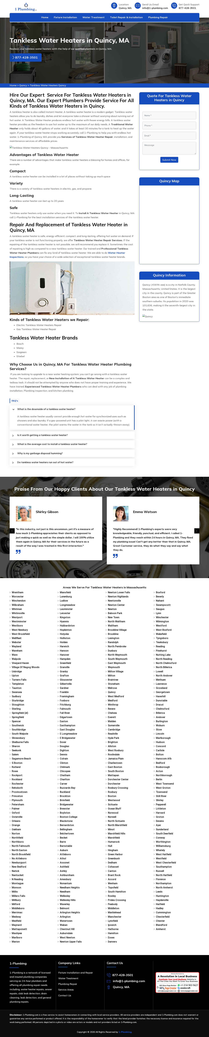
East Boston (115, 767)
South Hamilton (117, 891)
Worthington (163, 841)
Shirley (159, 800)
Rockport (17, 775)
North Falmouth (21, 845)
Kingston (65, 617)
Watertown (66, 920)
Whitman (17, 609)
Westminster (19, 621)
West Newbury (20, 629)
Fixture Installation (65, 17)
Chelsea (112, 712)
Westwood (114, 800)
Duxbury (112, 650)
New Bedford (19, 866)
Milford (16, 904)
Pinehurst (161, 650)
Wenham (113, 883)
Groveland (161, 688)
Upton (15, 675)
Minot (111, 829)
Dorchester (114, 783)
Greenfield (65, 663)
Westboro (17, 625)
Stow (159, 729)
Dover (63, 742)
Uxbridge (17, 671)
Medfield (16, 920)
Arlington (65, 916)
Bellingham (66, 829)
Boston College (68, 816)
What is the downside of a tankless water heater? (46, 409)
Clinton (64, 762)
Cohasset (113, 866)
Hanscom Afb (164, 758)
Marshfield (114, 837)
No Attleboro (19, 858)
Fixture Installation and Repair (75, 972)
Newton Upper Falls (71, 941)
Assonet (64, 862)
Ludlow (64, 600)
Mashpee (17, 933)
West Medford (116, 696)
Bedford (160, 762)
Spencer (16, 721)
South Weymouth (117, 658)
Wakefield (161, 634)
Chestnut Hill (67, 929)
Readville (113, 733)
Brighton (113, 742)
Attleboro (65, 854)
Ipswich (112, 925)
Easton (64, 721)
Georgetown (163, 692)
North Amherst (164, 887)
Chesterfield (163, 916)
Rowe (15, 771)
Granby (64, 671)
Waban (63, 925)
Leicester (65, 613)
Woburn (160, 725)
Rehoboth (17, 787)
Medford (113, 700)
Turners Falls (19, 679)
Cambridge (114, 729)
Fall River (65, 712)
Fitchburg (65, 704)
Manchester (114, 916)
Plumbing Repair (158, 17)
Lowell (159, 671)
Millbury (16, 900)
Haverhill (161, 696)
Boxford (160, 592)
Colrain (64, 758)
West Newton (67, 937)
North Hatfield (164, 875)
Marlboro (17, 937)
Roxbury (112, 792)
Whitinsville (18, 613)
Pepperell (161, 804)
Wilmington (162, 621)
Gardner (64, 688)
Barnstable (66, 845)
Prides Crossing (117, 900)
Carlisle (160, 750)
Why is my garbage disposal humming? (40, 453)
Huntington (162, 895)
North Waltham (116, 621)
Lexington (113, 638)
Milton (111, 675)
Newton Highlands (118, 596)
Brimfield (65, 800)
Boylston (65, 812)
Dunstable (161, 700)
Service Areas (66, 989)
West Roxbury (115, 750)
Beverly (160, 596)
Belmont (64, 908)
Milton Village (115, 671)
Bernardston (67, 825)
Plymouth (17, 800)
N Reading (17, 879)
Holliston (65, 638)
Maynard (17, 925)
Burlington (162, 721)
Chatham (65, 775)
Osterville (17, 816)
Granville (64, 667)
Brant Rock (114, 875)
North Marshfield (117, 825)
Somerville (113, 725)
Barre (63, 841)
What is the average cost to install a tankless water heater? (52, 444)
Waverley (65, 904)
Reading (160, 646)
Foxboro (64, 700)
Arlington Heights (70, 912)
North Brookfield (21, 854)
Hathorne (113, 929)
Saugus (160, 609)
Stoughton (18, 704)
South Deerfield (164, 833)
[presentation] (12, 531)
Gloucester (66, 679)
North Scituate (116, 821)
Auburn (64, 850)
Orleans (16, 821)
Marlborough (163, 738)
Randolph (113, 642)
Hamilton (113, 933)
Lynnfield (113, 920)
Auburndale (66, 933)
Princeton (17, 796)
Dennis (63, 754)
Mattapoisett (19, 929)
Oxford (16, 812)
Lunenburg (66, 596)
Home (44, 17)
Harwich (64, 646)
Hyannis (64, 621)
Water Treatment (93, 17)
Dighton (64, 750)
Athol (63, 858)
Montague (17, 883)
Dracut (160, 704)
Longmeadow (67, 605)
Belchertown (67, 833)
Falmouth (65, 708)
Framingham (67, 696)
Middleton (113, 908)
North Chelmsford (166, 663)
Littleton (161, 808)
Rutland (16, 767)
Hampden (65, 658)
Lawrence (161, 683)
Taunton (16, 688)
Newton (112, 609)
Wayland (16, 646)
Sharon (16, 746)
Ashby (63, 871)
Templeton (18, 683)
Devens (160, 821)
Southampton (164, 866)
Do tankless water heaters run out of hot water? (45, 462)
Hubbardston (67, 625)
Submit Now (169, 159)
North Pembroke (117, 646)
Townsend (161, 792)
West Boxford (164, 629)
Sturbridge (18, 700)
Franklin (64, 692)
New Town (113, 617)
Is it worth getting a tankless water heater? (42, 435)
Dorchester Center (118, 779)
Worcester (18, 596)
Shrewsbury (18, 738)
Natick (15, 871)
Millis (15, 891)
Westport (17, 617)
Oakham (16, 829)
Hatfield (160, 904)
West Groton (163, 787)
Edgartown (66, 717)
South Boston (116, 771)
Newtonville (114, 600)
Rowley (112, 895)
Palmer (16, 808)
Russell (160, 871)
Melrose (112, 688)
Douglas (64, 746)
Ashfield (64, 866)
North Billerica (164, 667)
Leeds (159, 891)
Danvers (112, 941)
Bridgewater (66, 804)
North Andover (164, 675)
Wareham (17, 650)
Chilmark (65, 767)
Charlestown (115, 762)
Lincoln (160, 733)
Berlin (159, 779)
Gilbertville (66, 683)
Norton (16, 833)
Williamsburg (163, 845)
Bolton (160, 754)
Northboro (18, 841)
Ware (14, 654)
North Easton (19, 850)
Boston (112, 796)
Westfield (161, 858)
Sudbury (16, 696)
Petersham (18, 804)
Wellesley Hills (68, 900)
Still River (161, 796)
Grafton (64, 675)
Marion (16, 941)
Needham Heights (70, 887)
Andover (160, 717)
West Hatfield (163, 854)
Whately (160, 850)
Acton (159, 771)
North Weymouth (117, 654)
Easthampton (67, 725)
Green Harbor (115, 854)
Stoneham (113, 683)
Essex (111, 937)
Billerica (160, 712)
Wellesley (65, 895)
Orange (16, 825)
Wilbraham (18, 605)
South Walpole (20, 733)
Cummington (163, 912)
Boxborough (163, 767)
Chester (160, 920)
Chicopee (65, 771)
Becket (63, 837)
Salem (15, 754)
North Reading (164, 658)
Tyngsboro (162, 638)
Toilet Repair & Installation (126, 17)
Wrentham (17, 592)
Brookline (113, 634)
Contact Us (64, 995)
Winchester (162, 617)
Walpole (16, 658)
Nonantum (66, 883)
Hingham (113, 850)
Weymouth (114, 667)
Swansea (17, 692)
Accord (112, 879)
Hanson (64, 650)
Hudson (160, 742)
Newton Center (116, 605)
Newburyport (19, 862)
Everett (112, 717)
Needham (65, 891)
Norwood (113, 812)
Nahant (160, 600)
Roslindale (113, 754)
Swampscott (163, 605)
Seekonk (16, 750)
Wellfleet (16, 638)
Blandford (161, 925)
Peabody (113, 904)
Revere (111, 708)
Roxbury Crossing (118, 787)
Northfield (17, 837)
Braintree (113, 679)
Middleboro (18, 908)
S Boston (17, 762)
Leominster (66, 609)
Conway (160, 837)
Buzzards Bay (67, 787)
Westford (161, 625)
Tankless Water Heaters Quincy (48, 85)
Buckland (65, 792)
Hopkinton (66, 629)
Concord (161, 746)
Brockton (65, 796)
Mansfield (65, 592)
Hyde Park (113, 738)
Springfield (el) (20, 712)
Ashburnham (67, 875)
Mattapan (113, 775)
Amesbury (65, 879)
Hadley (159, 908)
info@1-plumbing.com (155, 7)
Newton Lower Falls (119, 592)
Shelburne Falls (20, 742)
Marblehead (114, 912)
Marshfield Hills (116, 833)
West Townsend (165, 783)
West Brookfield (21, 634)
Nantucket (18, 875)
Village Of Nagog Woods (25, 667)
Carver (63, 783)
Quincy (23, 85)
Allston (112, 746)
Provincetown (19, 792)
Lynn (158, 613)
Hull (110, 845)
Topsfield (113, 887)
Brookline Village (117, 629)
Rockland (17, 779)
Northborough (164, 775)
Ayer (158, 825)
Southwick (18, 725)
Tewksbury (162, 642)
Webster (16, 642)
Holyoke (64, 634)
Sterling (16, 708)
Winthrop (113, 704)
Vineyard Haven (20, 663)
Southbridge (19, 729)
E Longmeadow (68, 733)
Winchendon (19, 600)
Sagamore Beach (21, 758)
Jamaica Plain (116, 758)
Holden (64, 642)
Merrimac (17, 912)
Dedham (112, 862)
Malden (112, 721)
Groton (160, 816)
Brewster (65, 808)
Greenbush (114, 858)
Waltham (113, 625)
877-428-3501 (187, 7)
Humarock (113, 841)
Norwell (112, 816)
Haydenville (162, 900)
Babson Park (115, 613)
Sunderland (162, 829)
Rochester (17, 783)
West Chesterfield (166, 862)
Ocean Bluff (114, 808)
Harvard (160, 812)
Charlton (65, 779)
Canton (112, 871)
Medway (16, 916)
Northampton (163, 883)
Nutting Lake (163, 654)
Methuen (161, 679)
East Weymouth (117, 663)
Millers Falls (18, 895)
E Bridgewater (67, 738)
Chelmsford (162, 708)
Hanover (64, 654)
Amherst (161, 929)
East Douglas (67, 729)
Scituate (113, 804)
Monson (16, 887)
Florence (161, 879)
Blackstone (66, 821)
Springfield (18, 717)
